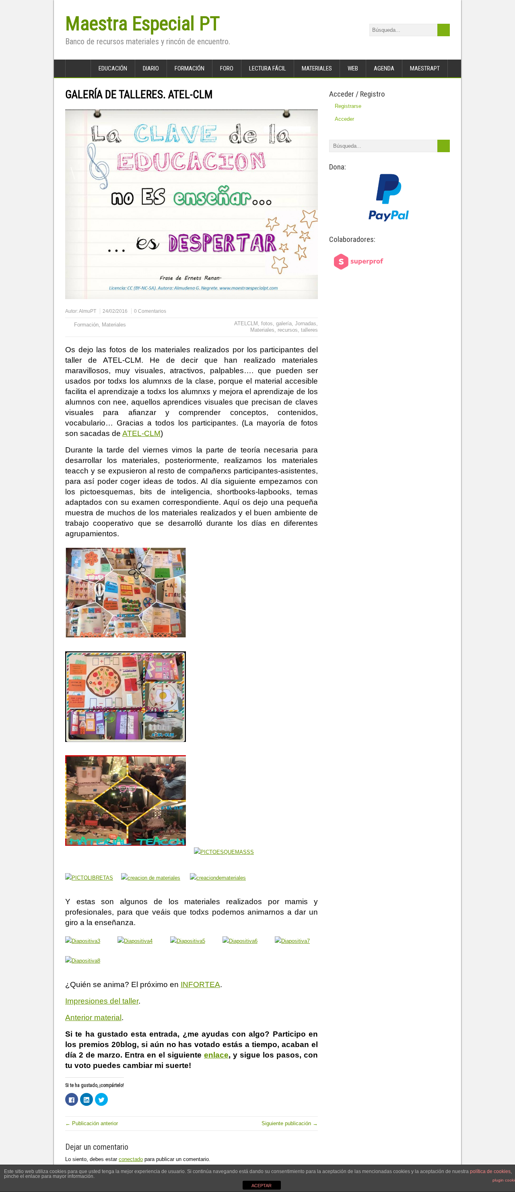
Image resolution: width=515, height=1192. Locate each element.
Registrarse (348, 106)
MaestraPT (425, 68)
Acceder (344, 119)
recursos (288, 330)
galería (284, 323)
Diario (151, 68)
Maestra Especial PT (142, 23)
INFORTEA (200, 984)
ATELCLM (246, 323)
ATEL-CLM (141, 433)
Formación (189, 68)
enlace (216, 1055)
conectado (131, 1159)
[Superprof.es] (359, 274)
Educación (113, 68)
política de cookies (490, 1171)
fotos (267, 323)
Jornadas (305, 323)
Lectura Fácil (267, 68)
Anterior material (93, 1017)
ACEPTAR (261, 1185)
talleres (309, 330)
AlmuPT (87, 311)
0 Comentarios (150, 311)
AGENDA (384, 68)
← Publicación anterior (91, 1123)
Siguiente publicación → (290, 1123)
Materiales (317, 68)
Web (353, 68)
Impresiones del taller (101, 1001)
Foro (226, 68)
